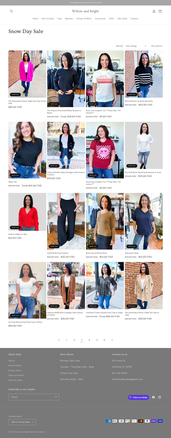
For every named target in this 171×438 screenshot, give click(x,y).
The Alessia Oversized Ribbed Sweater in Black (64, 112)
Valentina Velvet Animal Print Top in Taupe (104, 313)
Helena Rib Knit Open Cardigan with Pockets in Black (66, 173)
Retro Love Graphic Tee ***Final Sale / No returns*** (103, 112)
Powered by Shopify (37, 432)
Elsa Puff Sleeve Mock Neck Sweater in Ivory (143, 172)
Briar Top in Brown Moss (96, 253)
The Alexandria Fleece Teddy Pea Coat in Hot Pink (27, 102)
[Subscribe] (56, 397)
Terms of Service (16, 375)
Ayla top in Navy (132, 253)
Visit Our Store (15, 380)
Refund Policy (15, 366)
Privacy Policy (15, 370)
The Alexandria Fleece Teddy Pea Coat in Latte (142, 314)
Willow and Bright (22, 432)
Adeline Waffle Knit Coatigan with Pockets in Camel (65, 314)
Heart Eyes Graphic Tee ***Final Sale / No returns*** (103, 183)
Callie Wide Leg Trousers (57, 253)
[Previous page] (59, 340)
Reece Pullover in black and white (139, 101)
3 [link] (81, 340)
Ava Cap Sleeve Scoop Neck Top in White (25, 322)
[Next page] (112, 340)
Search (11, 361)
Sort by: (119, 46)
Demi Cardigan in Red (17, 234)
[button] (11, 11)
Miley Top (12, 182)
